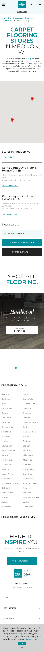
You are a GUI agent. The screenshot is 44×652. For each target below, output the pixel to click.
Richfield (5, 488)
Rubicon (27, 488)
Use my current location (22, 243)
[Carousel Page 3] (22, 367)
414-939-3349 (8, 209)
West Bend (28, 507)
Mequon (8, 21)
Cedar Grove (29, 404)
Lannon (26, 446)
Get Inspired (10, 608)
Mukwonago (7, 460)
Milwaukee (28, 455)
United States (17, 587)
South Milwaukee (31, 497)
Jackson (27, 441)
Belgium (27, 394)
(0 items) (40, 4)
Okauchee (6, 479)
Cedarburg (6, 408)
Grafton (26, 427)
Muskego (27, 460)
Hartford (5, 436)
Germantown (7, 427)
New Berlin (28, 465)
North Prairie (7, 474)
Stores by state (20, 252)
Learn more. (32, 639)
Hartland (27, 436)
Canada (29, 587)
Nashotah (6, 465)
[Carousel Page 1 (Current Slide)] (16, 368)
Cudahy (5, 413)
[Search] (39, 233)
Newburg (5, 469)
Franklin (26, 418)
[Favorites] (35, 4)
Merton (4, 455)
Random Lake (29, 483)
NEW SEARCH (8, 157)
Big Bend (5, 399)
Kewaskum (6, 446)
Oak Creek (28, 474)
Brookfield (28, 399)
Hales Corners (29, 432)
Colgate (27, 408)
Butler (4, 404)
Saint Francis (7, 493)
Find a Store (22, 12)
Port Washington (9, 483)
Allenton (5, 394)
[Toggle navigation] (3, 4)
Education (9, 618)
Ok (22, 643)
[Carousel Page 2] (19, 367)
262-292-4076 (8, 180)
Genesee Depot (30, 422)
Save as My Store (10, 186)
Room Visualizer (20, 561)
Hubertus (5, 441)
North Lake (28, 469)
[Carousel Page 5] (28, 367)
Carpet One (6, 18)
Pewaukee (28, 479)
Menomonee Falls (10, 450)
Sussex (4, 502)
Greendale (6, 432)
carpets (31, 59)
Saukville (27, 493)
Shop (6, 598)
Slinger (4, 497)
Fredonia (5, 422)
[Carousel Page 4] (25, 367)
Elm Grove (6, 418)
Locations (19, 18)
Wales (26, 502)
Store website (24, 180)
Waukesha (6, 507)
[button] (31, 4)
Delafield (27, 413)
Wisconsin (31, 18)
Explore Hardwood (19, 330)
